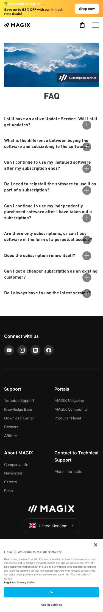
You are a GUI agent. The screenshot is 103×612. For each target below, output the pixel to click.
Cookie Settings (51, 604)
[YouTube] (9, 350)
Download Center (19, 418)
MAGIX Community (71, 409)
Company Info (16, 465)
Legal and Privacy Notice (19, 582)
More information (69, 472)
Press (8, 491)
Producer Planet (67, 418)
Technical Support (19, 401)
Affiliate (10, 436)
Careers (10, 482)
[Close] (96, 545)
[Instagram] (22, 350)
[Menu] (95, 25)
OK (51, 592)
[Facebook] (49, 350)
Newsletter (13, 473)
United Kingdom (53, 525)
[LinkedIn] (35, 350)
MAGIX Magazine (69, 401)
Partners (11, 427)
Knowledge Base (18, 409)
